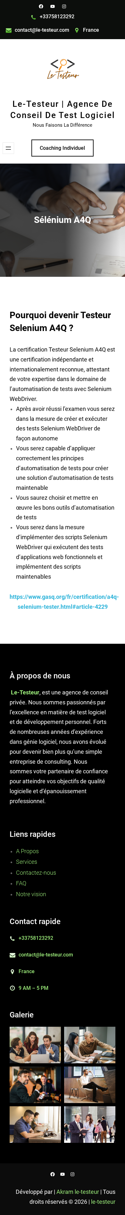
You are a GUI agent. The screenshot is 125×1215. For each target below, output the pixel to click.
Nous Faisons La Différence (62, 125)
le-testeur (103, 1202)
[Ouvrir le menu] (8, 148)
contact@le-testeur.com (42, 30)
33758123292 (58, 16)
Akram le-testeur (78, 1192)
